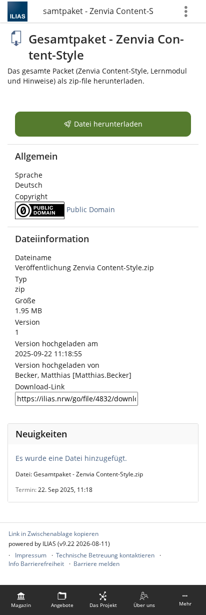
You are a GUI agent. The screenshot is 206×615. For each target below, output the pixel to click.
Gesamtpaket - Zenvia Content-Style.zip (98, 11)
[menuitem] (21, 600)
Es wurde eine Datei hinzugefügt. (71, 458)
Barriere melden (97, 563)
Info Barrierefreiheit (36, 563)
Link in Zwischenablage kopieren (53, 533)
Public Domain (90, 209)
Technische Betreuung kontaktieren (105, 555)
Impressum (30, 555)
